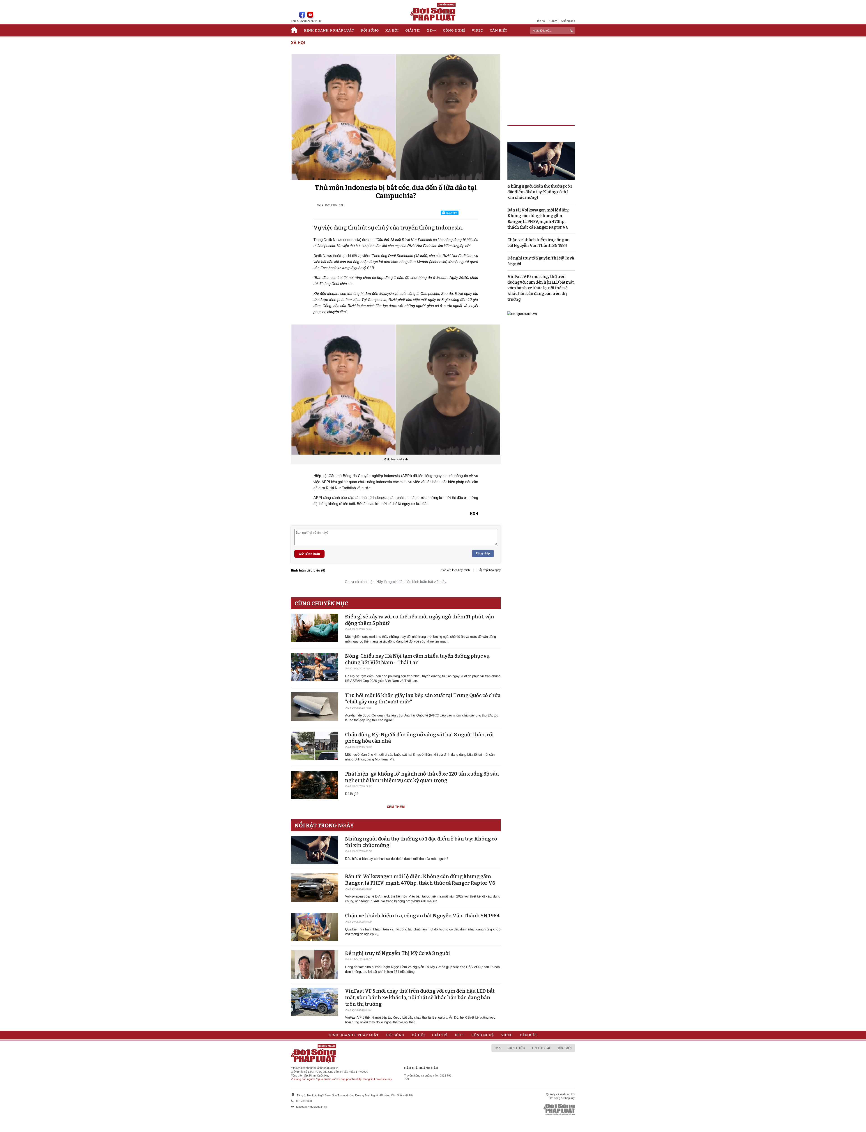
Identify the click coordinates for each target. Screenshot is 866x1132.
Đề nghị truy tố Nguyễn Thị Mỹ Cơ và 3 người (397, 953)
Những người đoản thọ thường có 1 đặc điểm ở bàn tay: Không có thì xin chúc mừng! (539, 192)
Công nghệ (454, 30)
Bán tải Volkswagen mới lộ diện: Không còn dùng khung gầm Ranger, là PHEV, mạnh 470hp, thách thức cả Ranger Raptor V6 (420, 879)
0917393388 (304, 1101)
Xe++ (431, 30)
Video (477, 30)
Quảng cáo (568, 21)
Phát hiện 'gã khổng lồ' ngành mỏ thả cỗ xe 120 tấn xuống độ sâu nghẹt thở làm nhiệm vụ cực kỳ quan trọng (422, 777)
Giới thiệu (516, 1048)
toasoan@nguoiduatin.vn (311, 1106)
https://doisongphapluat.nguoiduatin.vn (315, 1068)
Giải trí (413, 30)
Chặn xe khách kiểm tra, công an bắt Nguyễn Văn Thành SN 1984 (422, 916)
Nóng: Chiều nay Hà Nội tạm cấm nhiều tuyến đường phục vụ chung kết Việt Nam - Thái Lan (417, 659)
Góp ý (553, 21)
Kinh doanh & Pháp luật (329, 30)
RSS (498, 1048)
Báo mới (565, 1048)
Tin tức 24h (541, 1048)
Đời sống (370, 30)
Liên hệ (540, 21)
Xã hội (392, 30)
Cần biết (498, 30)
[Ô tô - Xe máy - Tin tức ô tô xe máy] (522, 313)
